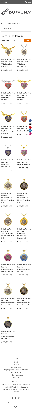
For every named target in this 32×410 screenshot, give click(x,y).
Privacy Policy (16, 377)
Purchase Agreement (16, 375)
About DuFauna (16, 367)
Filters (27, 40)
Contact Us (16, 364)
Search (16, 362)
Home (2, 23)
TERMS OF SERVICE (16, 372)
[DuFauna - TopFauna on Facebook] (12, 398)
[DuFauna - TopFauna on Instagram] (19, 398)
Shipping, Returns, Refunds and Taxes (16, 370)
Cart (29, 2)
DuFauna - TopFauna (17, 403)
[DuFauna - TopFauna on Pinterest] (16, 398)
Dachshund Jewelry (13, 23)
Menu (5, 2)
